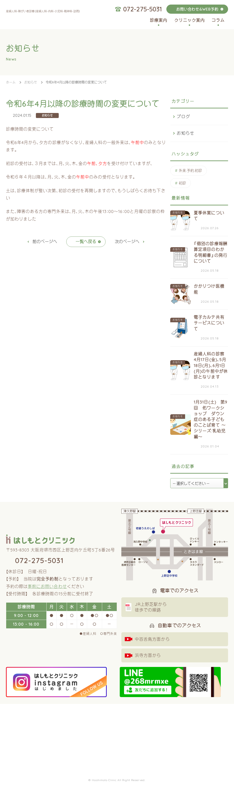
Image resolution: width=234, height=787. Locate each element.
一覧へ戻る (86, 241)
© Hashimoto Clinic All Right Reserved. (116, 780)
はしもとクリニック (40, 20)
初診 (182, 183)
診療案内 (158, 20)
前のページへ (44, 241)
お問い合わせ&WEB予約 (197, 9)
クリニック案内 (189, 20)
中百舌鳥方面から (152, 639)
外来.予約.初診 (190, 170)
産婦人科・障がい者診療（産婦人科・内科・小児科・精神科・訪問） (43, 11)
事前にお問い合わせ (47, 586)
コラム (218, 20)
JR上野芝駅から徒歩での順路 (151, 607)
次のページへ (127, 241)
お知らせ (47, 115)
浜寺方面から (148, 655)
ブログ (183, 116)
